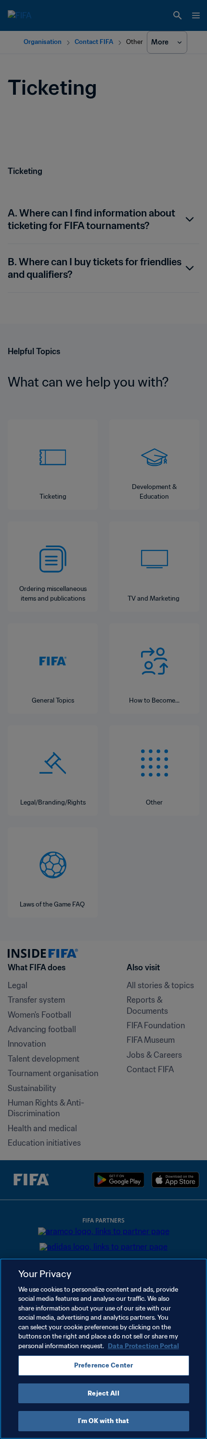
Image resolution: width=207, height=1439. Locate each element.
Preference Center (103, 1365)
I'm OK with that (103, 1421)
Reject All (103, 1393)
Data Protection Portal (143, 1346)
